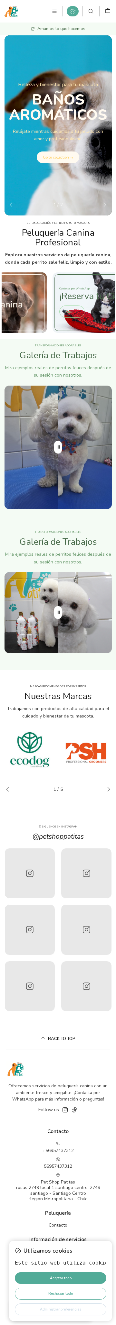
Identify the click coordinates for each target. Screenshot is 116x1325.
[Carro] (107, 11)
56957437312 (58, 1166)
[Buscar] (91, 11)
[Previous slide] (13, 205)
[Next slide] (103, 205)
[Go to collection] (58, 125)
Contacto (58, 1225)
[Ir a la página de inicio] (11, 11)
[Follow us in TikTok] (74, 1110)
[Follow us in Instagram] (65, 1110)
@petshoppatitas (58, 836)
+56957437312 (58, 1150)
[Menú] (54, 11)
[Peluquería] (73, 11)
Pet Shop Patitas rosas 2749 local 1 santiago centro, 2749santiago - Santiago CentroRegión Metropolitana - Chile (58, 1190)
